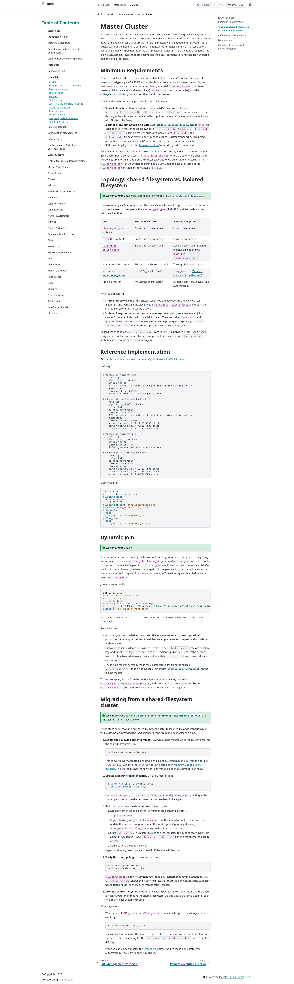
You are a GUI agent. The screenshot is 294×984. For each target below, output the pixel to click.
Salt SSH (52, 185)
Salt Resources (55, 209)
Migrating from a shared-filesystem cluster (231, 47)
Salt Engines (55, 100)
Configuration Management (62, 133)
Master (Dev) (235, 5)
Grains (52, 81)
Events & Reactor (56, 154)
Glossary (52, 313)
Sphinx (62, 979)
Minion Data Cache (58, 270)
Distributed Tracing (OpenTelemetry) (66, 161)
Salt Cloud (53, 197)
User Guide (120, 4)
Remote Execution (57, 126)
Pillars (51, 240)
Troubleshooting (57, 114)
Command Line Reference (61, 234)
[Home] (98, 14)
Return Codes (55, 139)
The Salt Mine (56, 92)
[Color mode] (250, 5)
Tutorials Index (57, 111)
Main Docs (135, 4)
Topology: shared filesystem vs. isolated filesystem (233, 28)
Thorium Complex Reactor (61, 191)
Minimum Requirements (230, 22)
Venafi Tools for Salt (58, 307)
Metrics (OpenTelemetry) (60, 167)
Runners (53, 96)
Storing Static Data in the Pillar (65, 85)
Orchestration (55, 173)
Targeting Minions (58, 89)
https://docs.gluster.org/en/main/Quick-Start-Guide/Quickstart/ (147, 359)
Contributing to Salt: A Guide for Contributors (64, 51)
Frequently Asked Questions (63, 118)
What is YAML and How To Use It (66, 103)
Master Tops (54, 246)
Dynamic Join (225, 40)
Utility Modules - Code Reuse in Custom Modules (64, 147)
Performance (54, 276)
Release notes (55, 301)
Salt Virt (52, 221)
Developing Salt (56, 295)
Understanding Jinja (59, 107)
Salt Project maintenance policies (65, 58)
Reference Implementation (232, 35)
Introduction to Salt (58, 36)
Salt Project (54, 30)
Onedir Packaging (57, 228)
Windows (52, 289)
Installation (54, 64)
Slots (50, 282)
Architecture (54, 264)
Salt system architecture (60, 43)
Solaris (51, 179)
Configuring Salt (56, 70)
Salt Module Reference (59, 252)
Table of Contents (60, 23)
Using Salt (53, 77)
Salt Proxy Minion (57, 203)
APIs (50, 258)
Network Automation (59, 215)
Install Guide (104, 4)
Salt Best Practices (58, 121)
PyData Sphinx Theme (231, 977)
